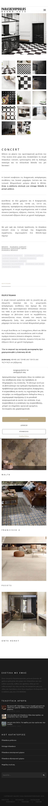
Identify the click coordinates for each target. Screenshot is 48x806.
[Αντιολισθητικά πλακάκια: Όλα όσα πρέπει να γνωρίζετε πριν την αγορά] (4, 716)
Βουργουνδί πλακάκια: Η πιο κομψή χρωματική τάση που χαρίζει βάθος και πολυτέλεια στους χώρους (26, 707)
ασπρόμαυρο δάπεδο (34, 255)
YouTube (25, 802)
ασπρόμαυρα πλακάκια (12, 255)
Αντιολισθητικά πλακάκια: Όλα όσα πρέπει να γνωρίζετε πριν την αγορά (25, 716)
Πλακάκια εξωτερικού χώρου (13, 759)
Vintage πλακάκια (9, 746)
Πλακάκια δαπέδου (18, 247)
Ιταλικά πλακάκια (28, 258)
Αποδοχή (24, 419)
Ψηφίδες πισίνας (8, 765)
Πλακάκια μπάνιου (9, 740)
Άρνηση (24, 425)
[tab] (6, 284)
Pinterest (10, 802)
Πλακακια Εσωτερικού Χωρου (14, 248)
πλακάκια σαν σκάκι (35, 264)
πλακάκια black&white (13, 264)
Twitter (5, 800)
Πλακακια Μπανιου (10, 250)
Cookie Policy (24, 436)
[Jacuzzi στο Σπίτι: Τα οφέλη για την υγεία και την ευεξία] (4, 724)
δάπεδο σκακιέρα (10, 258)
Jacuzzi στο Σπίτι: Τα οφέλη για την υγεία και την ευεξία (26, 723)
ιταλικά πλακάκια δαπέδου (14, 261)
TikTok (39, 802)
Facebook (20, 800)
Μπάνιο (5, 247)
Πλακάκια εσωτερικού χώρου (13, 752)
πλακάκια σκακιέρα (11, 267)
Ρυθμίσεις (24, 431)
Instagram (35, 800)
